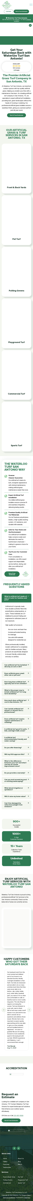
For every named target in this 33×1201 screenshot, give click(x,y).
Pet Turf (20, 1177)
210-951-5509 (18, 1115)
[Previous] (4, 1010)
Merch (20, 1164)
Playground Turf (23, 1180)
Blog (19, 1161)
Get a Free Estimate (21, 11)
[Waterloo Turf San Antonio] (6, 5)
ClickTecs (27, 1197)
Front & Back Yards (9, 1177)
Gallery (5, 1161)
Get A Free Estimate (16, 115)
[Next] (29, 1010)
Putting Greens (7, 1180)
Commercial (7, 1183)
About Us (21, 1158)
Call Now (8, 11)
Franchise (6, 1164)
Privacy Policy (26, 1195)
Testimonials (7, 1167)
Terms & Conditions (9, 1197)
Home (5, 1158)
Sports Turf (21, 1183)
